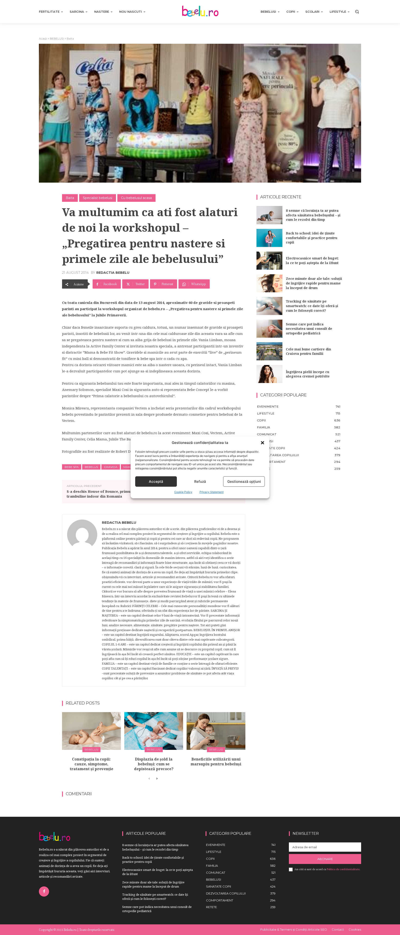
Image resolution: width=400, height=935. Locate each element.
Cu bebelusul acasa (136, 198)
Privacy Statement (212, 492)
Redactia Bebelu (112, 272)
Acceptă (156, 481)
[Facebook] (44, 891)
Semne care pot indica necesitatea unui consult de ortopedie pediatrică (309, 328)
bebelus (91, 467)
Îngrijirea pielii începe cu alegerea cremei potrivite (308, 374)
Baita (70, 38)
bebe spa (72, 467)
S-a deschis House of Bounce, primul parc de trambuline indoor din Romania (106, 494)
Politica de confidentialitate (343, 869)
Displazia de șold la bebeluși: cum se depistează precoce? (153, 764)
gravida (110, 467)
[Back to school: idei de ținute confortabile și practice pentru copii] (269, 238)
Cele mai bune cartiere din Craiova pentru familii (308, 351)
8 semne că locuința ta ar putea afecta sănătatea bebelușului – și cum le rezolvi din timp (313, 215)
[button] (262, 442)
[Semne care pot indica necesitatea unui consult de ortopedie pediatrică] (269, 329)
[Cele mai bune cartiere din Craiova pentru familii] (269, 351)
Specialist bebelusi (97, 198)
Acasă (43, 38)
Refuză (200, 481)
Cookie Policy (183, 492)
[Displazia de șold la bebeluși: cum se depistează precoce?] (153, 731)
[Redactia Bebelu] (82, 601)
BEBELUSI (57, 38)
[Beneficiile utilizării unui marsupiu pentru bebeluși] (216, 731)
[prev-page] (149, 779)
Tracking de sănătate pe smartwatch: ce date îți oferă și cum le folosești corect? (312, 305)
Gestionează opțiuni (244, 481)
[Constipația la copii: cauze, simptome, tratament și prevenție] (91, 731)
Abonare (325, 859)
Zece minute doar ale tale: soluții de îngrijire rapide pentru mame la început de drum (314, 283)
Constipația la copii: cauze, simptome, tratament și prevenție (91, 764)
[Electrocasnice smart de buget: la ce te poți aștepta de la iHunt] (269, 261)
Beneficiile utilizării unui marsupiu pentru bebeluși (216, 762)
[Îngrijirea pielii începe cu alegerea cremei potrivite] (269, 374)
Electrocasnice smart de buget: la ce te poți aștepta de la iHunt (312, 260)
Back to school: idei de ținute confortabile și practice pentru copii (311, 237)
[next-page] (156, 779)
